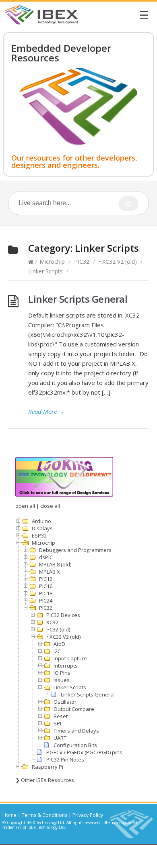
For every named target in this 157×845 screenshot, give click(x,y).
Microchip (52, 261)
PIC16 (45, 586)
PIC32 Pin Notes (65, 759)
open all (25, 505)
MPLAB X (49, 571)
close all (50, 505)
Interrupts (66, 665)
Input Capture (70, 658)
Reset (61, 716)
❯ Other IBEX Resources (44, 780)
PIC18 (45, 593)
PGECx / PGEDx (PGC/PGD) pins (84, 752)
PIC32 (81, 261)
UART (60, 737)
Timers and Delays (76, 730)
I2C (57, 651)
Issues (62, 680)
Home (9, 815)
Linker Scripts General (77, 298)
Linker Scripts (45, 271)
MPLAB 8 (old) (55, 564)
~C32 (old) (58, 629)
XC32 (52, 622)
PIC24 (45, 600)
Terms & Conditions (44, 815)
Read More (46, 411)
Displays (42, 528)
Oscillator (65, 701)
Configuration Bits (75, 745)
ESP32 (39, 535)
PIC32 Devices (63, 615)
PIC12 (45, 578)
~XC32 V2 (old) (118, 261)
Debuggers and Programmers (75, 550)
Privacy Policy (87, 815)
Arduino (41, 521)
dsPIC (46, 557)
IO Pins (62, 672)
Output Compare (74, 709)
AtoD (59, 643)
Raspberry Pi (47, 766)
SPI (57, 723)
